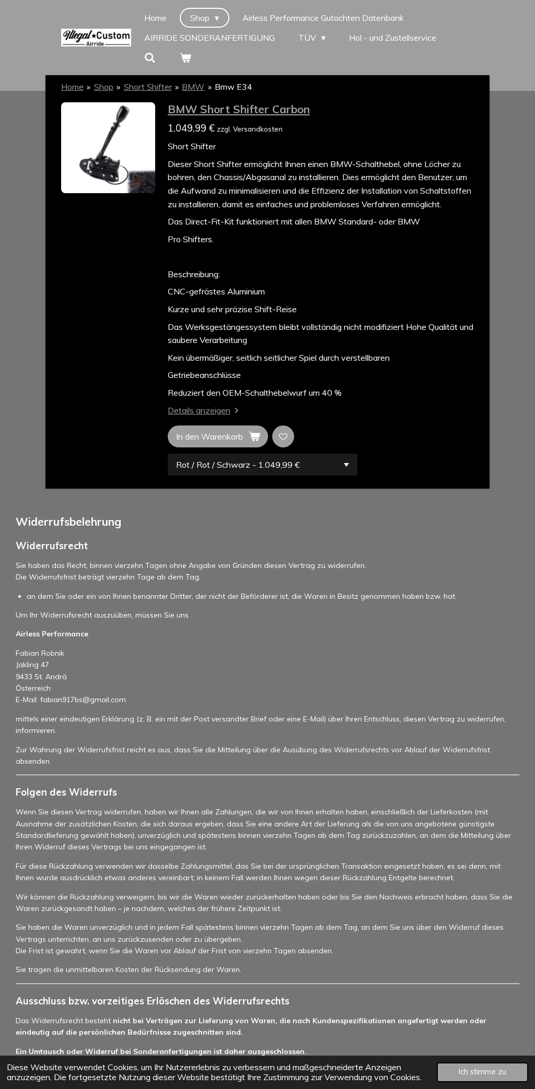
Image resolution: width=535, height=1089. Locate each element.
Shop (103, 86)
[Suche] (150, 57)
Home (72, 86)
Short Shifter (148, 86)
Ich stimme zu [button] (482, 1071)
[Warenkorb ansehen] (185, 57)
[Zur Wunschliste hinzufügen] (283, 436)
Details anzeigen (199, 410)
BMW (193, 86)
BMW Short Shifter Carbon (239, 109)
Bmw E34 (233, 86)
